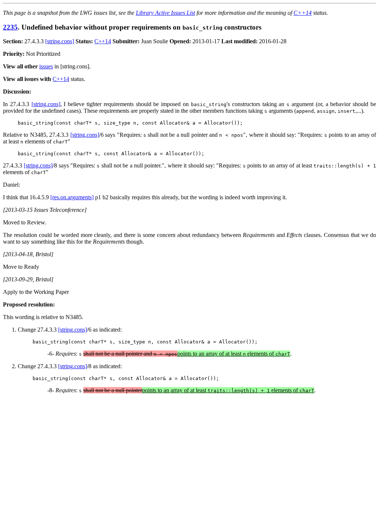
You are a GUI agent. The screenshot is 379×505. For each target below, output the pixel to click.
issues (46, 66)
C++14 (303, 13)
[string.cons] (59, 41)
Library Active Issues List (165, 13)
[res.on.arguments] (72, 197)
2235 (10, 27)
